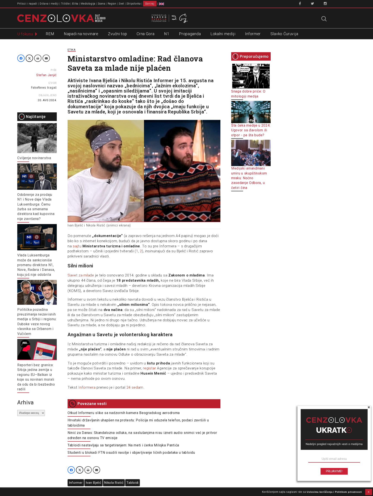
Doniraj (149, 3)
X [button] (369, 492)
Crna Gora (145, 33)
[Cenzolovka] (61, 18)
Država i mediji (49, 3)
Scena (101, 3)
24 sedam (135, 387)
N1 (166, 33)
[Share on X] (29, 58)
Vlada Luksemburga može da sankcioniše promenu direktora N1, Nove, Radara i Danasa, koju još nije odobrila (36, 265)
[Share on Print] (37, 58)
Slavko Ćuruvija (284, 33)
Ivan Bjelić (93, 483)
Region (112, 3)
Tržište (65, 3)
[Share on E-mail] (46, 58)
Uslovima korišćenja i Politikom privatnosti (334, 492)
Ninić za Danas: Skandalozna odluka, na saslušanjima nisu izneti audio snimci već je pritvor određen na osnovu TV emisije (142, 435)
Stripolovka (133, 3)
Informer (253, 33)
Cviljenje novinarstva (34, 158)
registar (149, 368)
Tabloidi (132, 483)
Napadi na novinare (81, 33)
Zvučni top (117, 33)
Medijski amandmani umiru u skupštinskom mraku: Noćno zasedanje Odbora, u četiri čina (249, 178)
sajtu (77, 246)
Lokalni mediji (222, 33)
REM (50, 33)
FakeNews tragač (44, 87)
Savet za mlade (81, 275)
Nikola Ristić (113, 483)
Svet (121, 3)
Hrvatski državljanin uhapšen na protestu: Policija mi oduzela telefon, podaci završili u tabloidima (138, 422)
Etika (75, 3)
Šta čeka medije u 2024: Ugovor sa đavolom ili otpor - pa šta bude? (250, 130)
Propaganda (190, 33)
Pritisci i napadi (27, 3)
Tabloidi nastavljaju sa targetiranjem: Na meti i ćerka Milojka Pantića (123, 445)
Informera (86, 387)
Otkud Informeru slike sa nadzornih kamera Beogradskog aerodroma (124, 413)
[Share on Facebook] (21, 58)
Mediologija (88, 3)
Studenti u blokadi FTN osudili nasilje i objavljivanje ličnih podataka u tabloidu (131, 452)
